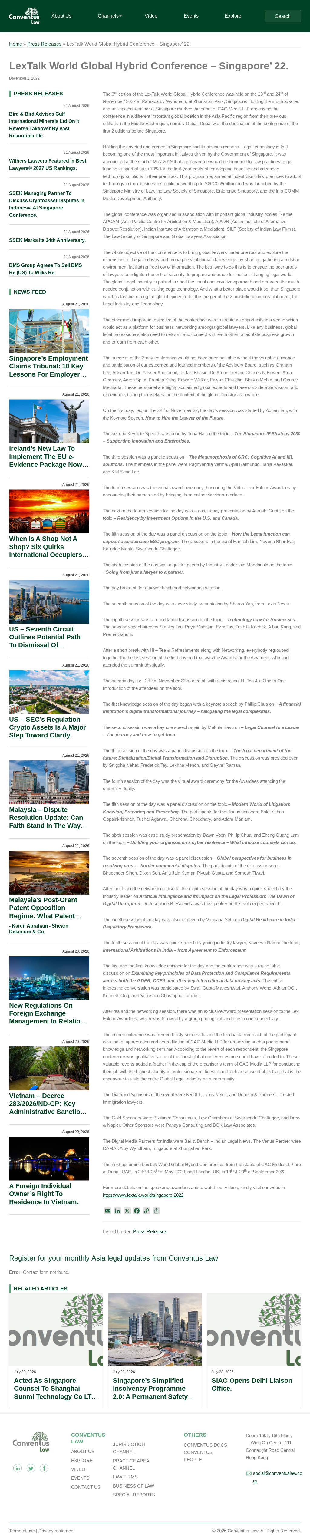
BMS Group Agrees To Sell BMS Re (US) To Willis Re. (45, 269)
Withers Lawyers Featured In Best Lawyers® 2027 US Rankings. (47, 164)
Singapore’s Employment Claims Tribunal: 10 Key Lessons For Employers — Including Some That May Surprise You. (48, 374)
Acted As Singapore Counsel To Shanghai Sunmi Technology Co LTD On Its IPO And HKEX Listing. (55, 1396)
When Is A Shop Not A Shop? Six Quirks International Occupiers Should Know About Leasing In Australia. (45, 555)
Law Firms (125, 1476)
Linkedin (17, 1468)
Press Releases (44, 44)
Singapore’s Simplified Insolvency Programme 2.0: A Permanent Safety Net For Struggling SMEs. (152, 1392)
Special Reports (134, 1494)
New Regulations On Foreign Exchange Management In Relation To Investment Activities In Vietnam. (46, 1021)
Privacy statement (56, 1530)
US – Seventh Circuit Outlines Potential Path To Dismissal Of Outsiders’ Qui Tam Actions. (45, 645)
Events (80, 1478)
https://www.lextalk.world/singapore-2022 (143, 1195)
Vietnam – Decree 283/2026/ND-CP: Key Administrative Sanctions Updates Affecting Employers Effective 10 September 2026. (48, 1115)
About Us (82, 1451)
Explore (82, 1460)
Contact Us (86, 1487)
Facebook (44, 1468)
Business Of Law (133, 1485)
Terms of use (22, 1530)
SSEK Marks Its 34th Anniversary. (47, 240)
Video (78, 1469)
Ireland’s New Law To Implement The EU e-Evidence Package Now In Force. (45, 460)
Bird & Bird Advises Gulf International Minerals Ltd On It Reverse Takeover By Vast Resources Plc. (44, 124)
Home (15, 44)
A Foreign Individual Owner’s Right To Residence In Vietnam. (44, 1194)
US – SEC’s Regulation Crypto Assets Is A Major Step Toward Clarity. (47, 727)
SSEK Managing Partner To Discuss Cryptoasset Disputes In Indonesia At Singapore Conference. (46, 204)
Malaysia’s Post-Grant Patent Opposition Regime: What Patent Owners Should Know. (43, 912)
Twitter (30, 1468)
